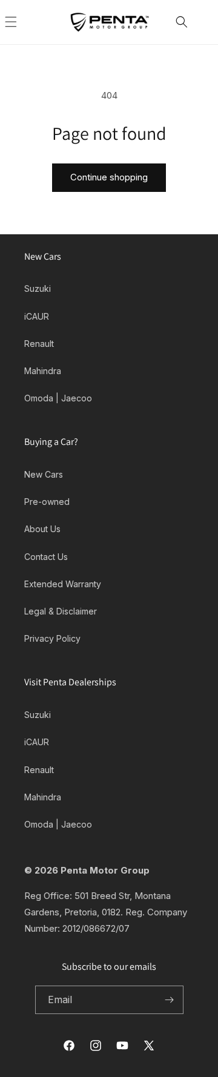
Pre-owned (47, 501)
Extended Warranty (62, 584)
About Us (42, 529)
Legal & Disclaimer (60, 611)
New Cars (43, 474)
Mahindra (42, 371)
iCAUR (36, 316)
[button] (24, 21)
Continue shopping (109, 177)
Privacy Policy (52, 638)
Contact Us (46, 557)
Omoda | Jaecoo (58, 398)
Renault (39, 343)
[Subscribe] (169, 1000)
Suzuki (37, 288)
